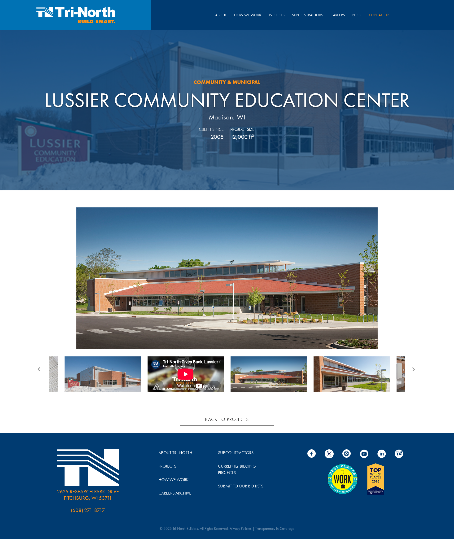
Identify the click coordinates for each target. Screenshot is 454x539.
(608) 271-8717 (88, 510)
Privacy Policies (241, 528)
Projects (276, 15)
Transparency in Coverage (274, 528)
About (221, 15)
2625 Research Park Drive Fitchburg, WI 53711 (88, 494)
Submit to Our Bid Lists (240, 486)
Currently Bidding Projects (237, 469)
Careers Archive (174, 493)
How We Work (247, 15)
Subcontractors (307, 15)
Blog (356, 15)
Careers (338, 15)
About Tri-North (175, 452)
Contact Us (379, 15)
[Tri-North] (75, 15)
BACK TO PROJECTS (227, 419)
